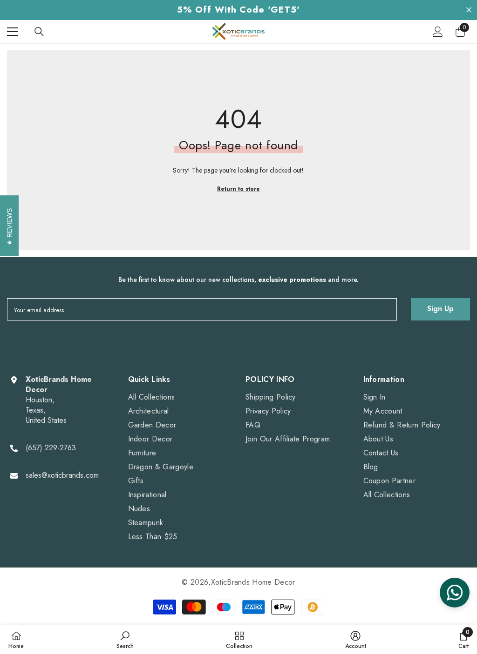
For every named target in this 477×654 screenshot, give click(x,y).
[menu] (12, 31)
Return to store (238, 189)
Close (468, 10)
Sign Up (440, 308)
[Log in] (438, 32)
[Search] (39, 31)
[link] (125, 639)
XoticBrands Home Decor (253, 582)
